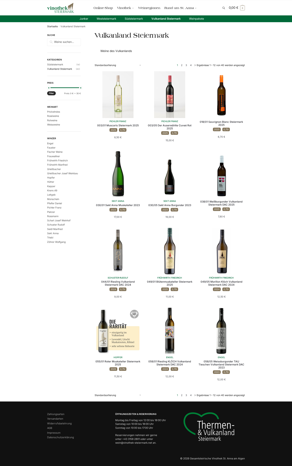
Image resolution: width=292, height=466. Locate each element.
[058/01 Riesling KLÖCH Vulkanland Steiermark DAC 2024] (169, 330)
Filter (51, 93)
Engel (169, 357)
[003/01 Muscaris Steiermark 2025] (118, 94)
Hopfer (118, 357)
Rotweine (52, 120)
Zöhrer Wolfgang (56, 241)
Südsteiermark (134, 18)
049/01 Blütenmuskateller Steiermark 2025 (169, 283)
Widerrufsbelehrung (59, 423)
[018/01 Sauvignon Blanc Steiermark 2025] (221, 94)
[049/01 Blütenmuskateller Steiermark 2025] (169, 251)
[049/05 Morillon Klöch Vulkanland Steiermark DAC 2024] (221, 251)
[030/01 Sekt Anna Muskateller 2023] (118, 174)
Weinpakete (196, 18)
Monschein (53, 199)
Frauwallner (53, 156)
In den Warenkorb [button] (117, 143)
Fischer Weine (55, 151)
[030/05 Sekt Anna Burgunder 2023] (169, 174)
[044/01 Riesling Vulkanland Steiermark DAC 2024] (118, 251)
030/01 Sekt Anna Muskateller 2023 (118, 205)
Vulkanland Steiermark (166, 18)
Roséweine (53, 115)
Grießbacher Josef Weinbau (62, 173)
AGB (49, 428)
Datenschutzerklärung (60, 437)
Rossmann (52, 216)
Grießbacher (54, 169)
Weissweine (53, 124)
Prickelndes (53, 111)
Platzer (51, 211)
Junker (84, 18)
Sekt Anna (118, 201)
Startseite (52, 26)
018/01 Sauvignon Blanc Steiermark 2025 (221, 123)
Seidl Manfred (55, 229)
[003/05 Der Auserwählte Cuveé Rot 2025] (169, 94)
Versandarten (55, 418)
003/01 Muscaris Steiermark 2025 (118, 125)
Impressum (53, 432)
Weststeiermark (106, 18)
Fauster (51, 147)
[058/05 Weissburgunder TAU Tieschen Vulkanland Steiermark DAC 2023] (221, 330)
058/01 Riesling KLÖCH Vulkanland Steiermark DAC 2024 (169, 363)
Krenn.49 (52, 190)
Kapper (51, 186)
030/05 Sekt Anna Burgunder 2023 (169, 205)
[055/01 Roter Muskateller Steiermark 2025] (118, 330)
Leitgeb (51, 194)
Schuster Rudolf (118, 278)
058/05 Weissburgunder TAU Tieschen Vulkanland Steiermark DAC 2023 (221, 364)
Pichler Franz (118, 121)
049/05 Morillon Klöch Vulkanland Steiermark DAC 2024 (221, 283)
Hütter (50, 181)
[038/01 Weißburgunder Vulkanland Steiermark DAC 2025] (221, 174)
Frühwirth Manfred (57, 164)
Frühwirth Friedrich (169, 278)
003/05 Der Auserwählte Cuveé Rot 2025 (169, 127)
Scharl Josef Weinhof (58, 220)
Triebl (50, 237)
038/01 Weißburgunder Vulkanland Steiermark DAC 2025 (221, 203)
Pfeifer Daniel (54, 203)
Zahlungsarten (55, 414)
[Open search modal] (225, 8)
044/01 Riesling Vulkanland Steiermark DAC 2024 (118, 283)
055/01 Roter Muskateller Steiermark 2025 (117, 363)
